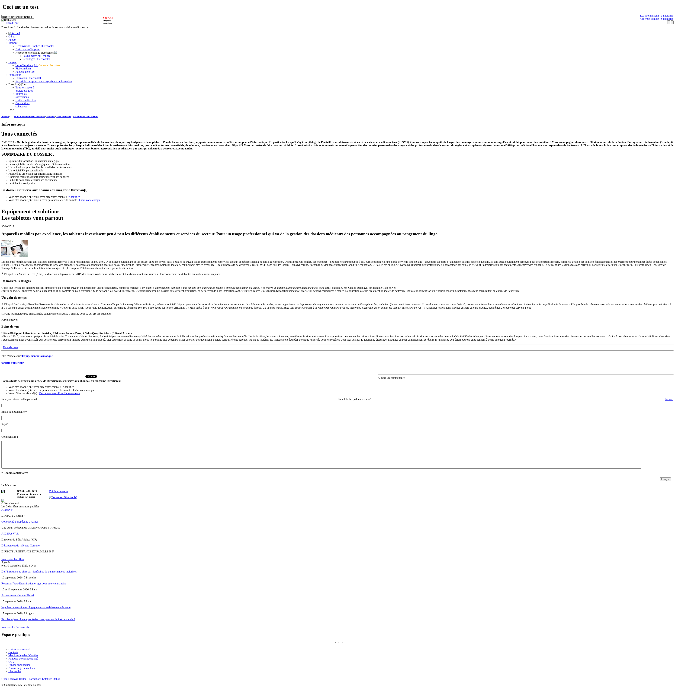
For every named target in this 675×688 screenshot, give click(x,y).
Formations (14, 74)
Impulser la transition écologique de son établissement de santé (35, 607)
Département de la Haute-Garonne (20, 545)
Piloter (12, 39)
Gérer (11, 36)
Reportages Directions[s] (36, 58)
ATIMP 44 (7, 509)
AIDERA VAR (10, 533)
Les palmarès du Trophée (36, 55)
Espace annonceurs (19, 664)
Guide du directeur (25, 100)
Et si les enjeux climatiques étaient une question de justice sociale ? (38, 619)
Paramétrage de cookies (21, 668)
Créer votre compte (89, 200)
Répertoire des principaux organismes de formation (43, 81)
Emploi (12, 62)
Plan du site (12, 22)
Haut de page (10, 347)
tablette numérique (12, 362)
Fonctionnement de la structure (29, 116)
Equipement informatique (37, 355)
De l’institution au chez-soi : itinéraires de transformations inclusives (39, 571)
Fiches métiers (23, 68)
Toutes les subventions (22, 95)
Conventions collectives (22, 105)
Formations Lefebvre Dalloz (44, 678)
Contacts (13, 652)
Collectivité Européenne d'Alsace (19, 521)
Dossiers (50, 116)
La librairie (667, 15)
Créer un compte (649, 18)
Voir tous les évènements (15, 627)
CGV (11, 661)
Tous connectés (63, 116)
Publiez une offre (24, 71)
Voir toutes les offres (12, 559)
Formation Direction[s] (28, 77)
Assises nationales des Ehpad (17, 595)
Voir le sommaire (58, 491)
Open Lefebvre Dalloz (13, 678)
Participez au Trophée (27, 49)
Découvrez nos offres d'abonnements (59, 393)
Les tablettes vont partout (85, 116)
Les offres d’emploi (26, 65)
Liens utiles (14, 671)
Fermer (669, 399)
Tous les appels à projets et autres (24, 89)
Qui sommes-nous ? (19, 649)
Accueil (5, 116)
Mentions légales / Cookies (23, 655)
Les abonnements (649, 15)
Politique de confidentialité (23, 658)
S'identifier (666, 18)
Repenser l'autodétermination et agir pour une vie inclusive (33, 583)
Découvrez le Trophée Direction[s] (34, 45)
